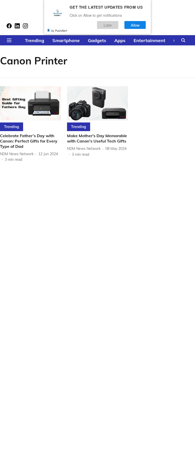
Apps (119, 40)
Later (108, 25)
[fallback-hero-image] (30, 103)
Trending (34, 40)
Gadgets (97, 40)
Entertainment (149, 40)
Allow (135, 25)
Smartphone (66, 40)
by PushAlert (59, 30)
